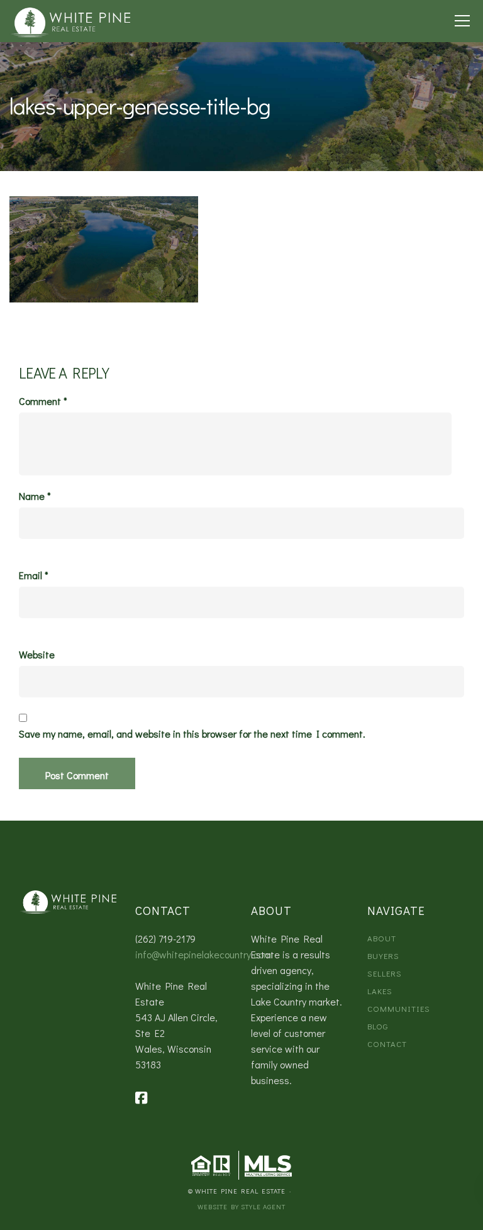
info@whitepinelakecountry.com (203, 954)
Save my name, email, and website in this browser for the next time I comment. (192, 734)
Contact (387, 1043)
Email (33, 575)
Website (37, 655)
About (381, 938)
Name (35, 496)
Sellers (384, 973)
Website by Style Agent (241, 1206)
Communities (398, 1008)
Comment (43, 401)
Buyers (383, 955)
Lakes (379, 990)
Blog (377, 1026)
